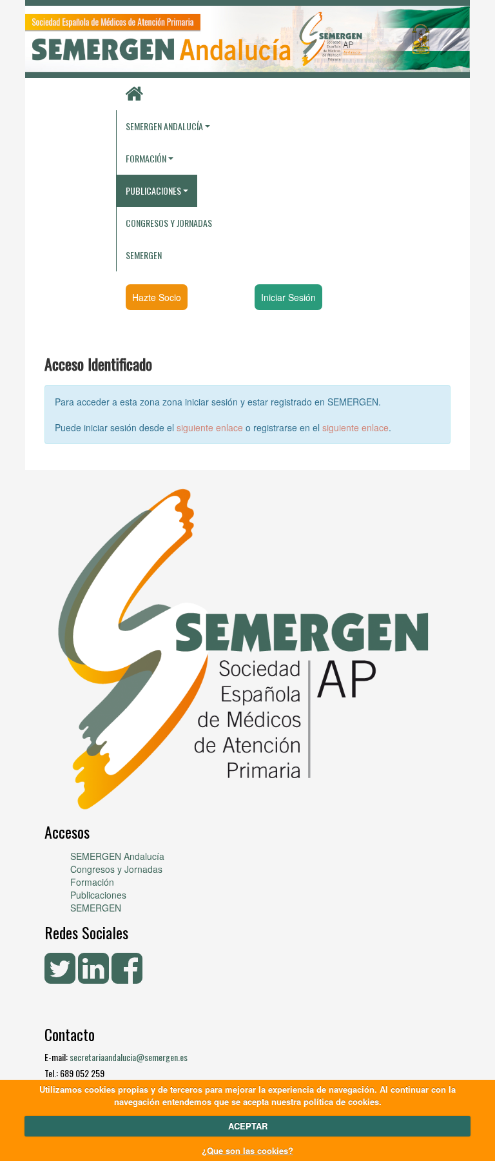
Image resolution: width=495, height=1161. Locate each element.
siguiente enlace (210, 427)
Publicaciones (98, 894)
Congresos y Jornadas (169, 222)
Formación (92, 881)
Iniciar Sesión (288, 297)
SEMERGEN (144, 255)
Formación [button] (146, 158)
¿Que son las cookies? (247, 1150)
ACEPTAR (247, 1126)
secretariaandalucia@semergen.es (129, 1057)
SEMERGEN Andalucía (164, 126)
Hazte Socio (156, 297)
